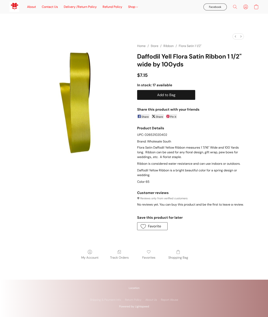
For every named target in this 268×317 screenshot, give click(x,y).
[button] (14, 7)
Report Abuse (169, 299)
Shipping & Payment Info (105, 299)
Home (141, 46)
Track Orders (119, 257)
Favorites (148, 257)
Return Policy (133, 299)
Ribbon (168, 46)
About (31, 7)
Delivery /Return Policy (80, 7)
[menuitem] (235, 36)
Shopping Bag (178, 257)
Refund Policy (112, 7)
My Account (89, 257)
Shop (132, 7)
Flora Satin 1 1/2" (190, 46)
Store (154, 46)
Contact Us (50, 7)
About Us (151, 299)
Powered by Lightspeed (134, 306)
